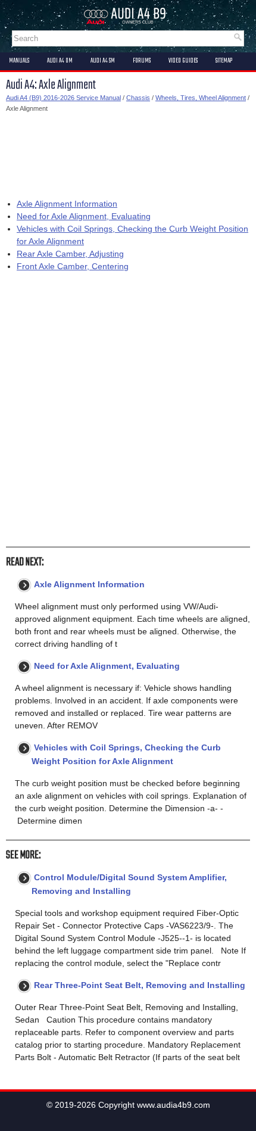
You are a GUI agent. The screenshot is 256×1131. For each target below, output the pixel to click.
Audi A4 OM (60, 60)
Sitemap (224, 60)
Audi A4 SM (102, 60)
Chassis (138, 97)
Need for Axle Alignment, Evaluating (84, 216)
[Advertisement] (128, 153)
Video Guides (183, 60)
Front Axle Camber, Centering (73, 266)
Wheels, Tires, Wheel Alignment (200, 97)
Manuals (19, 60)
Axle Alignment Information (67, 203)
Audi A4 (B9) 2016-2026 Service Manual (63, 97)
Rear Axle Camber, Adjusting (70, 253)
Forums (142, 60)
